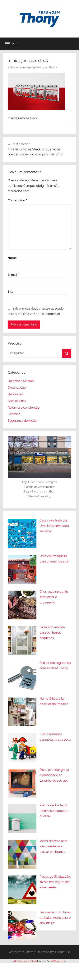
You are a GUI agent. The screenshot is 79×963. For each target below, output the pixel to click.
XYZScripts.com (58, 961)
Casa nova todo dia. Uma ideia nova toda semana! (54, 526)
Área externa (17, 401)
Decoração (15, 394)
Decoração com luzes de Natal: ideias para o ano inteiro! (55, 917)
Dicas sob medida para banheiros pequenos (52, 632)
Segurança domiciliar (23, 420)
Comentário (17, 200)
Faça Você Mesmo (21, 381)
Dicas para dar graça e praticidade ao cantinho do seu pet (54, 775)
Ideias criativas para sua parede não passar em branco (53, 846)
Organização (17, 387)
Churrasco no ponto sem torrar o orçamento (54, 597)
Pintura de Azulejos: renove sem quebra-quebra (54, 811)
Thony (53, 67)
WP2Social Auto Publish (25, 961)
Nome (13, 258)
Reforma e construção (24, 407)
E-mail (13, 275)
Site (10, 292)
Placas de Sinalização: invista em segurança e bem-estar (55, 882)
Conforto (14, 414)
